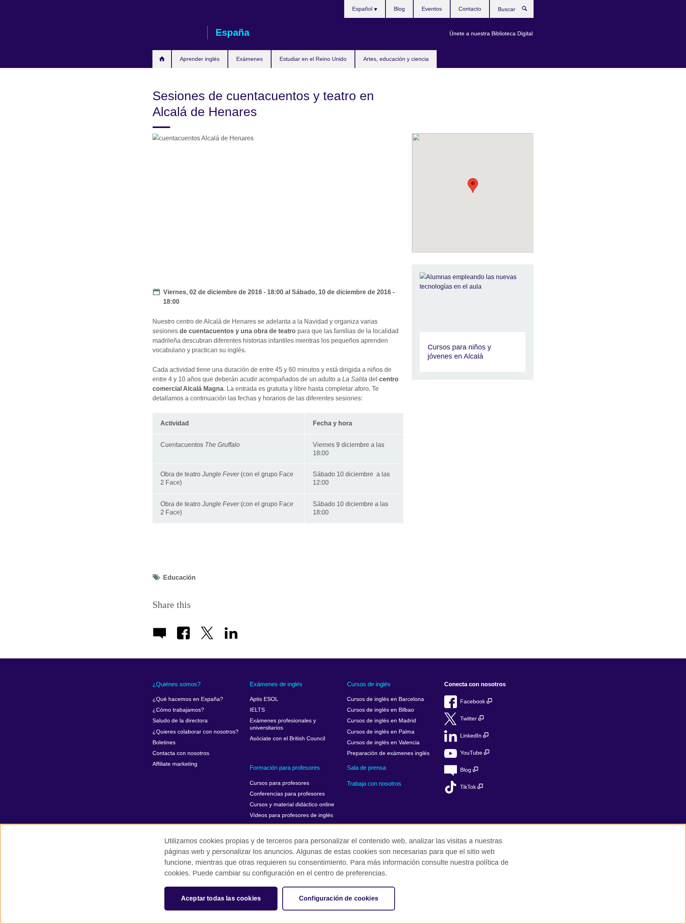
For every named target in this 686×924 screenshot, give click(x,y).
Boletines (163, 742)
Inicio (161, 59)
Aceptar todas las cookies (221, 898)
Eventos (432, 9)
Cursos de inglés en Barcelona (385, 699)
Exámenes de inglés (276, 684)
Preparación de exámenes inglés (388, 753)
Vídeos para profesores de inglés (291, 815)
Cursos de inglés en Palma (380, 732)
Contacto (470, 9)
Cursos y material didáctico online (292, 805)
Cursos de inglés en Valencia (383, 742)
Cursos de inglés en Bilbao (380, 710)
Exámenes (249, 59)
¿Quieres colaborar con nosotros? (195, 732)
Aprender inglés (200, 59)
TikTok (469, 787)
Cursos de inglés (369, 684)
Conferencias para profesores (287, 794)
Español (363, 9)
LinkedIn (471, 736)
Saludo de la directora (180, 721)
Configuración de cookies (338, 898)
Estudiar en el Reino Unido (313, 59)
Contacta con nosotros (180, 753)
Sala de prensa (366, 767)
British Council (175, 32)
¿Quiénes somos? (176, 684)
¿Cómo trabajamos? (178, 710)
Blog (399, 9)
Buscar (529, 10)
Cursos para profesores (279, 783)
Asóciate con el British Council (287, 739)
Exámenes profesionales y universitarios (283, 724)
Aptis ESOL (264, 699)
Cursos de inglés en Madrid (381, 721)
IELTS (257, 710)
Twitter (469, 719)
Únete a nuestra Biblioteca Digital (491, 33)
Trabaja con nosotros (374, 783)
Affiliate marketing (174, 764)
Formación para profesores (285, 767)
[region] (343, 874)
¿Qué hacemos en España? (187, 699)
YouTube (472, 753)
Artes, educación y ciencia (396, 59)
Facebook (473, 702)
